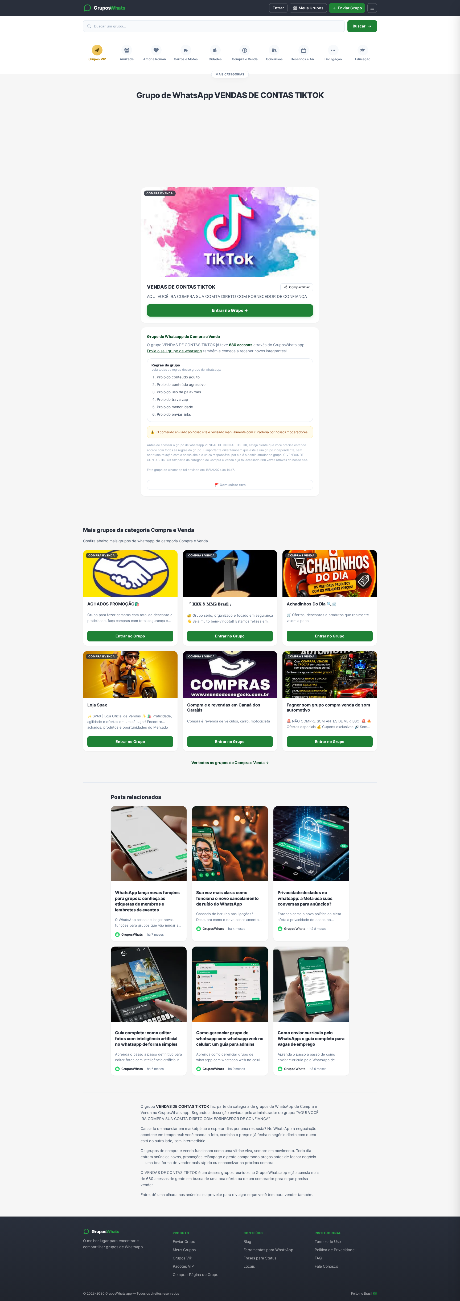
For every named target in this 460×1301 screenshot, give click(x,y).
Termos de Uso (328, 1241)
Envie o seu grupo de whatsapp (174, 351)
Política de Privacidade (335, 1249)
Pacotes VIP (183, 1266)
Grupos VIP (182, 1258)
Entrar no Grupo (130, 636)
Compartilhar (299, 287)
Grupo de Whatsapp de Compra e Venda (183, 336)
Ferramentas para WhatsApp (268, 1249)
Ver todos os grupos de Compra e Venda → (230, 762)
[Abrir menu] (372, 8)
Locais (249, 1266)
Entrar (278, 8)
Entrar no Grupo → (230, 310)
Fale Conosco (326, 1266)
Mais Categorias (230, 74)
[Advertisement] (230, 143)
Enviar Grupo (184, 1241)
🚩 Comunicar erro (230, 485)
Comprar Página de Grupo (195, 1274)
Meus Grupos (184, 1249)
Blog (247, 1241)
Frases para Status (260, 1258)
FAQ (318, 1258)
